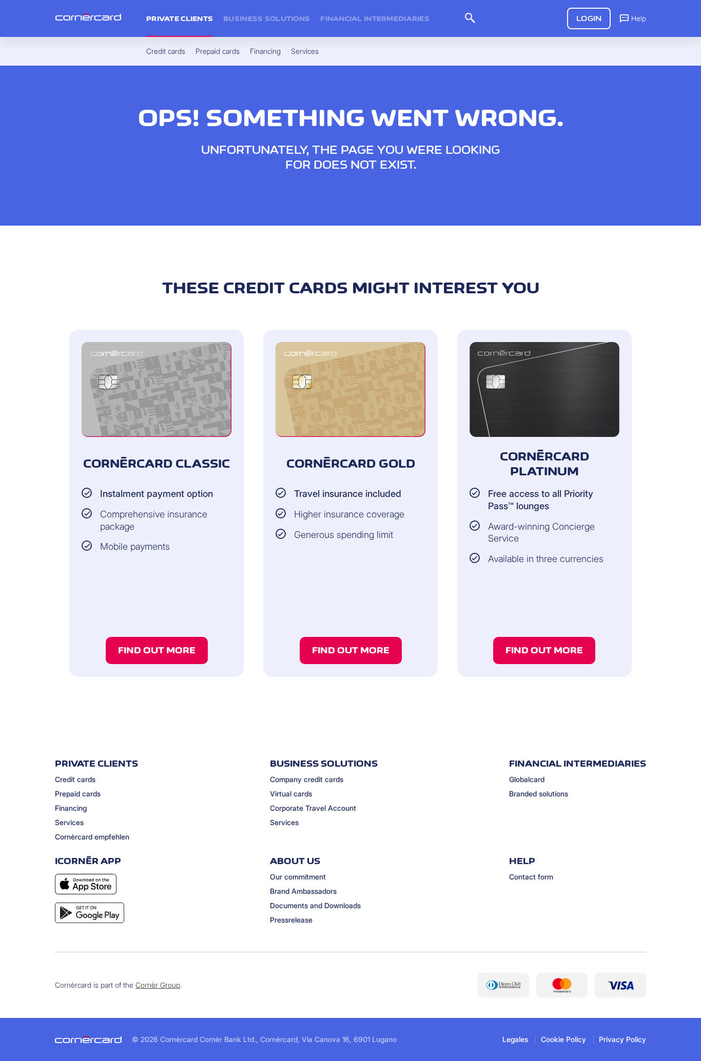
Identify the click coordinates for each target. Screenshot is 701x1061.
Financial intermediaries (375, 18)
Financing (71, 808)
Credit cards (75, 779)
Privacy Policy (622, 1039)
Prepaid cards (78, 793)
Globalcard (526, 779)
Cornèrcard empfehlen (92, 836)
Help (638, 18)
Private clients (179, 18)
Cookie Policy (563, 1039)
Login (588, 18)
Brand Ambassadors (303, 891)
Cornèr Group (157, 984)
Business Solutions (266, 18)
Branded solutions (538, 793)
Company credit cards (306, 779)
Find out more (157, 650)
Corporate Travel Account (313, 808)
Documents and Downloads (315, 905)
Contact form (531, 876)
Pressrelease (291, 919)
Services (69, 822)
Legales (515, 1039)
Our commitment (298, 876)
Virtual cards (291, 793)
